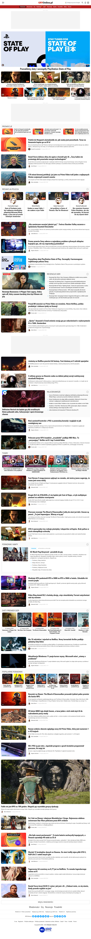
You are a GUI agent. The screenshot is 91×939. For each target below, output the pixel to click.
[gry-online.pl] (45, 2)
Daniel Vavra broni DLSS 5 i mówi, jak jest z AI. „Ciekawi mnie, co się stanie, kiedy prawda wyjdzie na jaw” (45, 890)
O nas (15, 921)
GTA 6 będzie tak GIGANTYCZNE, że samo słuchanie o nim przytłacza (13, 463)
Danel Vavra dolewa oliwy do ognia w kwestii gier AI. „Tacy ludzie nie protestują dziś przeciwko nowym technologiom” (45, 161)
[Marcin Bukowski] (3, 81)
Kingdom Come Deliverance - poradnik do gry (30, 681)
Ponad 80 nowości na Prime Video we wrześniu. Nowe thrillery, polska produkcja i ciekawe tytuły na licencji (45, 308)
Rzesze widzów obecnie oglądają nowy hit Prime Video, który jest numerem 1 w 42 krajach (45, 732)
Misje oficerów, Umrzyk (38, 562)
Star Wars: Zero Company (24, 622)
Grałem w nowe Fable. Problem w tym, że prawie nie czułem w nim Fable (68, 403)
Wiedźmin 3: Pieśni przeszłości (23, 911)
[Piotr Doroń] (3, 65)
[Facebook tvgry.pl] (65, 916)
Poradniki (60, 6)
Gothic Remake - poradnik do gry (7, 680)
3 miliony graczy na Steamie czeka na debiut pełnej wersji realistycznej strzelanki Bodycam (45, 380)
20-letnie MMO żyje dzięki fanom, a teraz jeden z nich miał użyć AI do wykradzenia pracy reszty (45, 715)
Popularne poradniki (45, 672)
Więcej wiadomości (45, 902)
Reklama (57, 921)
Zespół (61, 921)
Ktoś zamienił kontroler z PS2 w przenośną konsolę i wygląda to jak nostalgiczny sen (45, 425)
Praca (66, 921)
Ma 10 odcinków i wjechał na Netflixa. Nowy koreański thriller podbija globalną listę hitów (45, 644)
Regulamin (20, 921)
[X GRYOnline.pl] (38, 916)
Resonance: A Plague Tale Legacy (9, 622)
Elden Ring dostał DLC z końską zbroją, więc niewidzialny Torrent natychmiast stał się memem (45, 599)
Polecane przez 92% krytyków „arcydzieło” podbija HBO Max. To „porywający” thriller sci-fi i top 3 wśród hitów (45, 442)
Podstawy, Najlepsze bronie (39, 567)
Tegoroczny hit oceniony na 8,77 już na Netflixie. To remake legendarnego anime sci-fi (45, 873)
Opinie (55, 6)
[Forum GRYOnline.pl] (48, 916)
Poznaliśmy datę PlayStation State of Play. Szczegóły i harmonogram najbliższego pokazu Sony (45, 50)
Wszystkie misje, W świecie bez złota (42, 570)
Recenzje (49, 6)
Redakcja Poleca (45, 189)
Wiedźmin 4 (62, 911)
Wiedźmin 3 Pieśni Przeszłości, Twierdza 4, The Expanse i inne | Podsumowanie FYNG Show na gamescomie (58, 464)
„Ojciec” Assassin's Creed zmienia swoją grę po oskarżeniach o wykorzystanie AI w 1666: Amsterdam (45, 325)
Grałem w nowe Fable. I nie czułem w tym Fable (36, 205)
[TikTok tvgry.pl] (57, 916)
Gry (34, 6)
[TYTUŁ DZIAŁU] (45, 610)
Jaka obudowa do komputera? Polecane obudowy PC (63, 410)
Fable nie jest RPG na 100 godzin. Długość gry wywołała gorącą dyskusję (75, 79)
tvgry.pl (45, 453)
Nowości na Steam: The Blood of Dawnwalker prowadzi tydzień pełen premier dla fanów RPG (12, 94)
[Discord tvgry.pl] (62, 916)
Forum (69, 6)
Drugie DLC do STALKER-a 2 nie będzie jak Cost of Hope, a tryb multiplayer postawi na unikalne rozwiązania (59, 94)
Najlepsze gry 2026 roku (38, 911)
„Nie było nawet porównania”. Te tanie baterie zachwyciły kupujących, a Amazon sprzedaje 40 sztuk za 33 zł (47, 131)
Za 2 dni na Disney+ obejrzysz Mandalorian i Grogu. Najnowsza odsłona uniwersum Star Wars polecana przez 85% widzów (45, 822)
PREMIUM (22, 7)
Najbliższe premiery (71, 911)
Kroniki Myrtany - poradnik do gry (75, 680)
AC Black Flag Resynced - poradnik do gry (45, 559)
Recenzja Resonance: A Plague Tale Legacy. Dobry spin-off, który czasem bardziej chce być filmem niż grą (23, 285)
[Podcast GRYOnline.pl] (43, 916)
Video (65, 6)
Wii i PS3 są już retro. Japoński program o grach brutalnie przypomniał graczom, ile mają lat (45, 749)
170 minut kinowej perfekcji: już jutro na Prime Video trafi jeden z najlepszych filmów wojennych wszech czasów (45, 178)
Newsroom (29, 6)
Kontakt (70, 921)
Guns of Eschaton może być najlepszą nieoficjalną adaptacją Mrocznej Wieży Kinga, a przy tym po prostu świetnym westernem (13, 205)
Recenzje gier (68, 274)
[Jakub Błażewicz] (33, 81)
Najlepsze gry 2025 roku (51, 911)
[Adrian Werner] (3, 95)
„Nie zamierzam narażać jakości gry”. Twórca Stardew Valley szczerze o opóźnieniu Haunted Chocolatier (45, 228)
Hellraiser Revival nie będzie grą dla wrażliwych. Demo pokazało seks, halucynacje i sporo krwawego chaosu (23, 403)
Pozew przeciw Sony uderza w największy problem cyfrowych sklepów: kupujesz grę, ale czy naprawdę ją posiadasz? (45, 245)
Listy (44, 6)
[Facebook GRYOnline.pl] (33, 916)
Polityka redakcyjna (29, 921)
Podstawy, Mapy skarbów (39, 560)
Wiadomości (34, 907)
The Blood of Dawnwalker (39, 622)
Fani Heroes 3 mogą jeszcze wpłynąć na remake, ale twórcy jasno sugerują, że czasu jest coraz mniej (45, 482)
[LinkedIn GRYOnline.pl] (46, 916)
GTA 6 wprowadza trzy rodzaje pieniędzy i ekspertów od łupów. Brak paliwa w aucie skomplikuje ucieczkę (45, 79)
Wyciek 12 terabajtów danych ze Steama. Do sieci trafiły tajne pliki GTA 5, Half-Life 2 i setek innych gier (35, 94)
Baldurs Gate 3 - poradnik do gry (41, 680)
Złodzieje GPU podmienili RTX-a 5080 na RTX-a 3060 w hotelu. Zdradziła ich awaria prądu (45, 582)
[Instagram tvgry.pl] (60, 916)
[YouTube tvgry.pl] (55, 916)
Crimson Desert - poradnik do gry (64, 680)
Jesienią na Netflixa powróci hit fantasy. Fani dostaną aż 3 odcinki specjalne (45, 363)
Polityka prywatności (40, 921)
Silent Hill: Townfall (70, 622)
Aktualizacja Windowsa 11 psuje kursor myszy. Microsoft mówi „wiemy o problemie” (45, 660)
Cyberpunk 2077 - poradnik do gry (19, 680)
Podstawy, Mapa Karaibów (39, 565)
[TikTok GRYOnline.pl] (41, 916)
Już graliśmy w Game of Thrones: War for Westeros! (58, 205)
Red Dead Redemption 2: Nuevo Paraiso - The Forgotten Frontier (55, 623)
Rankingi (39, 6)
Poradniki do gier (45, 544)
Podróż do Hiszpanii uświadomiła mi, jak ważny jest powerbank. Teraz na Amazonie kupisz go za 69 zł (16, 131)
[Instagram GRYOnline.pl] (36, 916)
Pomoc (75, 921)
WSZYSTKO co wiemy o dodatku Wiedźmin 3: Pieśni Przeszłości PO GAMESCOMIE (36, 464)
